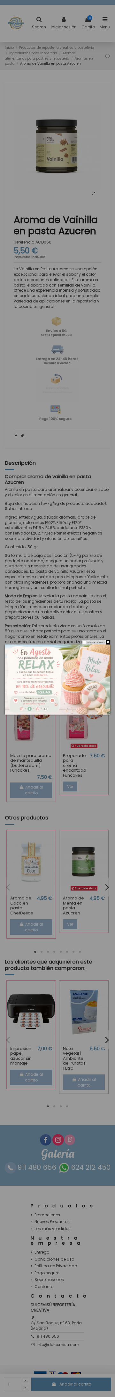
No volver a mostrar (96, 642)
